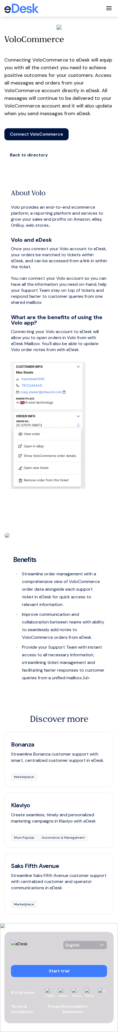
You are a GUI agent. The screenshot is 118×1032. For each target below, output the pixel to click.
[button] (36, 134)
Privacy (55, 1006)
